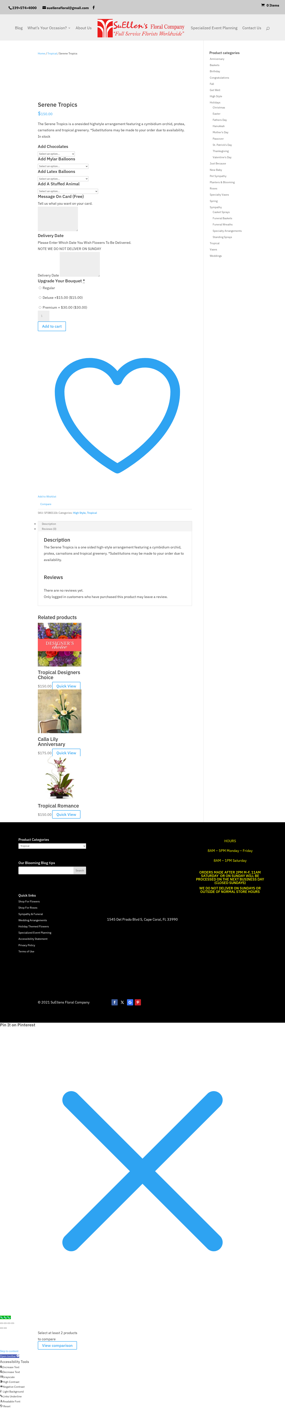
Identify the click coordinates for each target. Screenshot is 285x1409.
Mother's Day (220, 132)
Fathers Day (220, 120)
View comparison (57, 1345)
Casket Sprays (221, 212)
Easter (216, 113)
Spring (214, 201)
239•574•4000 (24, 8)
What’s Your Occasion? (47, 28)
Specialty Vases (219, 194)
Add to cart (52, 326)
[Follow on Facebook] (114, 1002)
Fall (212, 84)
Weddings (216, 256)
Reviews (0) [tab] (49, 529)
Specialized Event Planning (214, 28)
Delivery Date (49, 275)
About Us (84, 28)
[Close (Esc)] (12, 1323)
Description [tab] (49, 524)
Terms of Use (26, 951)
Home (41, 53)
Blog (19, 28)
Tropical (52, 53)
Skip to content (9, 1351)
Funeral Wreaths (223, 224)
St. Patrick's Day (222, 145)
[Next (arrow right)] (5, 1328)
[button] (9, 1356)
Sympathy (216, 207)
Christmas (219, 107)
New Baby (216, 170)
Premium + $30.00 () (64, 307)
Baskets (214, 65)
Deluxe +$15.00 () (62, 297)
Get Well (215, 90)
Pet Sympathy (218, 176)
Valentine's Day (222, 157)
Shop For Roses (27, 907)
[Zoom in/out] (1, 1323)
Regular (48, 288)
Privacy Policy (26, 945)
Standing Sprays (222, 237)
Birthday (215, 71)
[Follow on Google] (130, 1002)
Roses (213, 188)
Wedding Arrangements (32, 920)
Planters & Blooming (222, 182)
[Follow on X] (122, 1002)
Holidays (215, 102)
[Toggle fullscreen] (5, 1323)
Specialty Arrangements (227, 231)
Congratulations (219, 77)
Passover (218, 138)
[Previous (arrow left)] (1, 1328)
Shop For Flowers (29, 901)
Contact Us (251, 28)
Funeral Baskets (222, 218)
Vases (213, 249)
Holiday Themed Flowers (33, 926)
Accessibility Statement (33, 939)
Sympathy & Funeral (30, 914)
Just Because (218, 163)
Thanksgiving (221, 151)
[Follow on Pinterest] (138, 1002)
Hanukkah (219, 126)
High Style (79, 513)
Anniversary (217, 59)
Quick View (66, 686)
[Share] (8, 1323)
